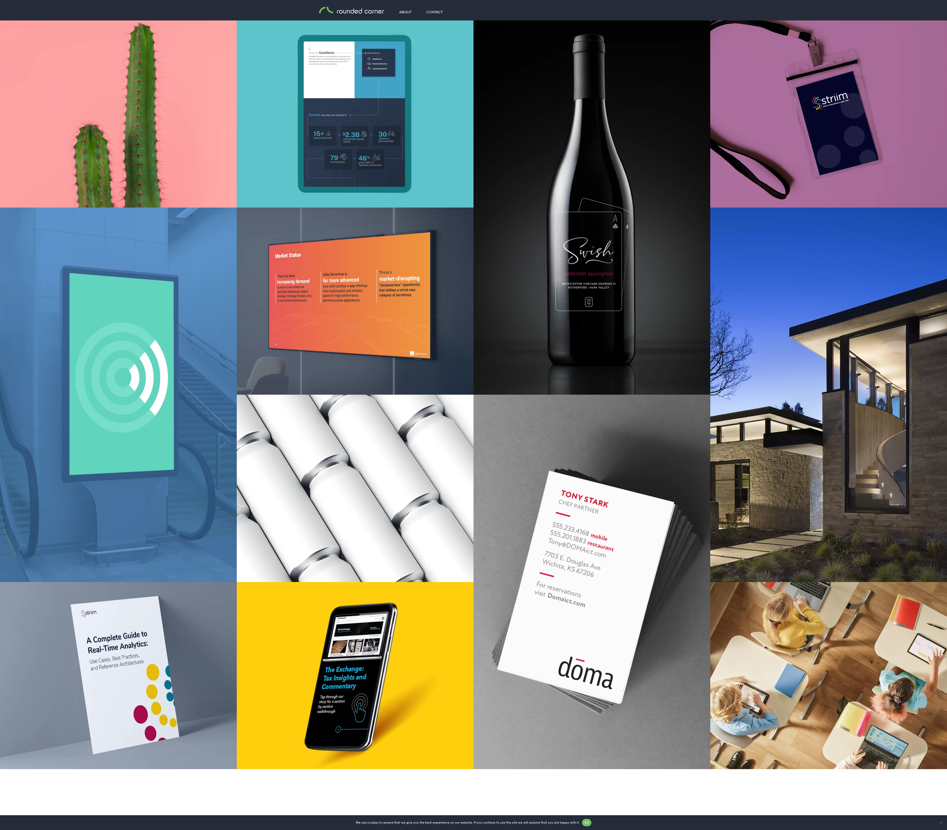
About (405, 12)
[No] (940, 822)
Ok (586, 822)
